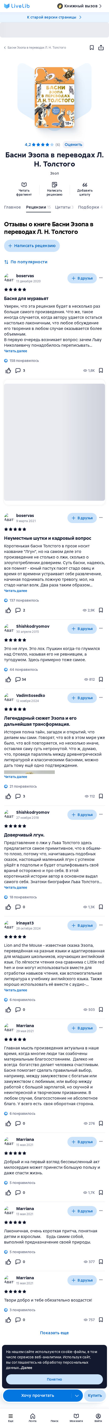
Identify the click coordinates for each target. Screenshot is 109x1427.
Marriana (25, 1025)
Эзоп (54, 173)
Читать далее (15, 351)
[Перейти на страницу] (54, 654)
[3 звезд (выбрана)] (43, 145)
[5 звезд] (52, 145)
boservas (25, 276)
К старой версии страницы (51, 17)
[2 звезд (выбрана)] (38, 145)
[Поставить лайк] (8, 370)
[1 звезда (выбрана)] (34, 145)
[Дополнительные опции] (77, 1395)
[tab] (13, 208)
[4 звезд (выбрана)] (47, 145)
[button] (54, 97)
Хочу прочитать (37, 1395)
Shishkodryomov (32, 626)
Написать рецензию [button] (35, 245)
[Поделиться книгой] (101, 48)
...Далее (25, 1367)
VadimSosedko (30, 695)
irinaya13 (25, 923)
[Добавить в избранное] (92, 48)
